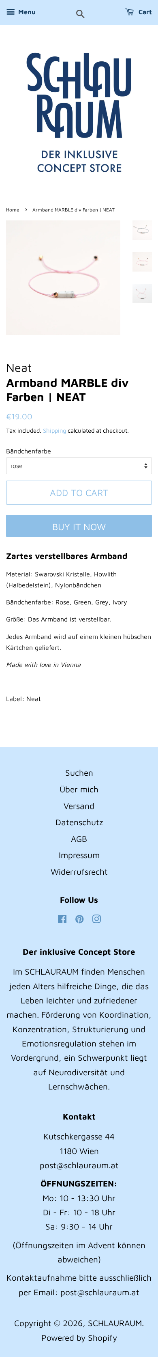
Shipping (54, 430)
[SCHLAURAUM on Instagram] (96, 919)
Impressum (79, 855)
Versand (79, 806)
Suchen (79, 772)
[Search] (80, 14)
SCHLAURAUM (115, 1323)
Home (12, 210)
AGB (79, 839)
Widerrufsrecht (79, 871)
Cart (144, 11)
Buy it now (79, 526)
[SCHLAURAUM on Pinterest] (79, 919)
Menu (26, 11)
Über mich (79, 789)
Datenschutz (79, 822)
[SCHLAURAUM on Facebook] (62, 919)
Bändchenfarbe (28, 451)
